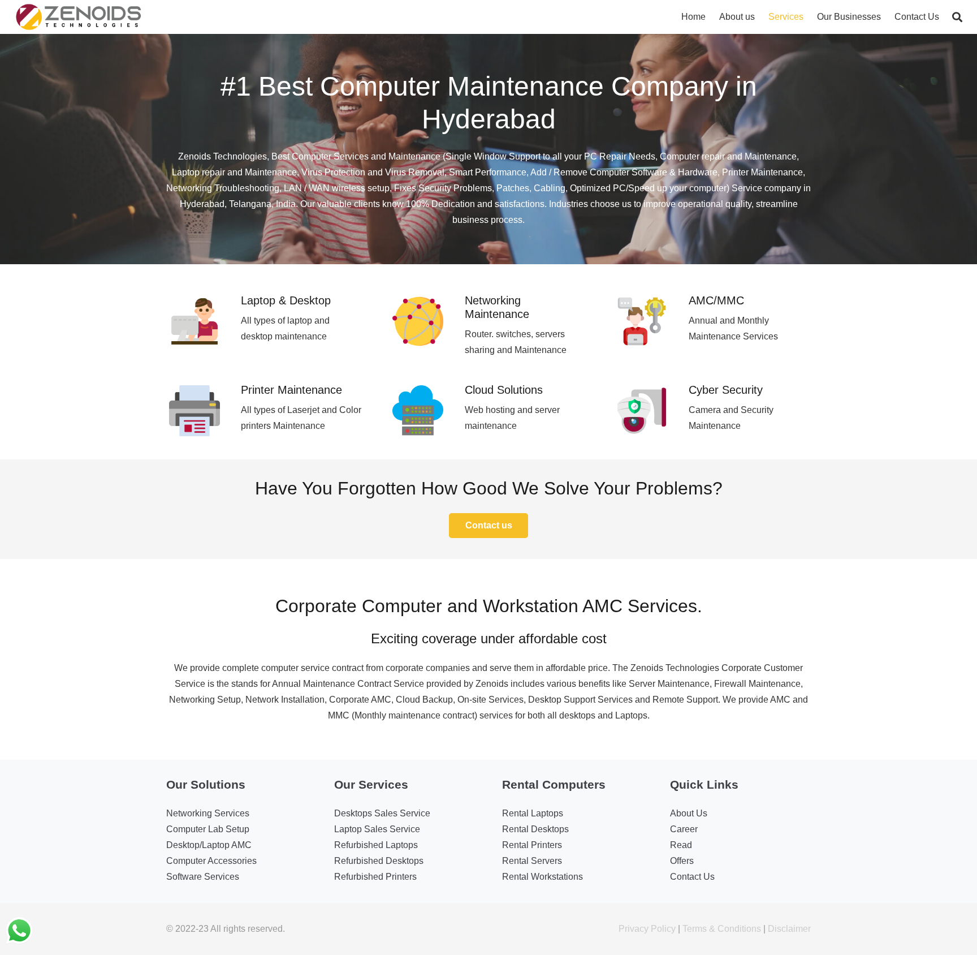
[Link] (79, 17)
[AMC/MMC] (651, 324)
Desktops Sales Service (382, 813)
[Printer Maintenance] (203, 413)
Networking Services (207, 813)
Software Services (202, 876)
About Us (688, 813)
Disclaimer (789, 929)
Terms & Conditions (721, 929)
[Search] (957, 17)
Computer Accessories (211, 861)
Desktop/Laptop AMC (209, 845)
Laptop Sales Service (377, 829)
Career (684, 829)
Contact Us (692, 876)
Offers (682, 861)
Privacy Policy (647, 929)
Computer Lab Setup (207, 829)
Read (681, 845)
